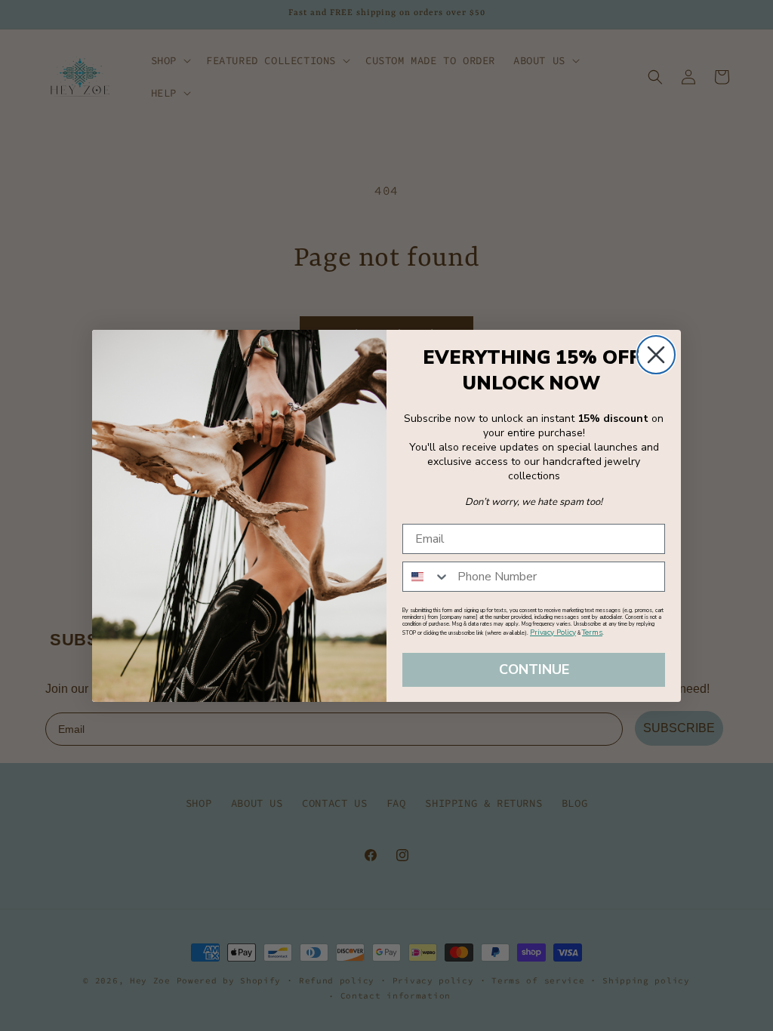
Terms (592, 632)
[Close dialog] (656, 355)
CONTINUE (534, 669)
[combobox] (426, 576)
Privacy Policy (553, 632)
